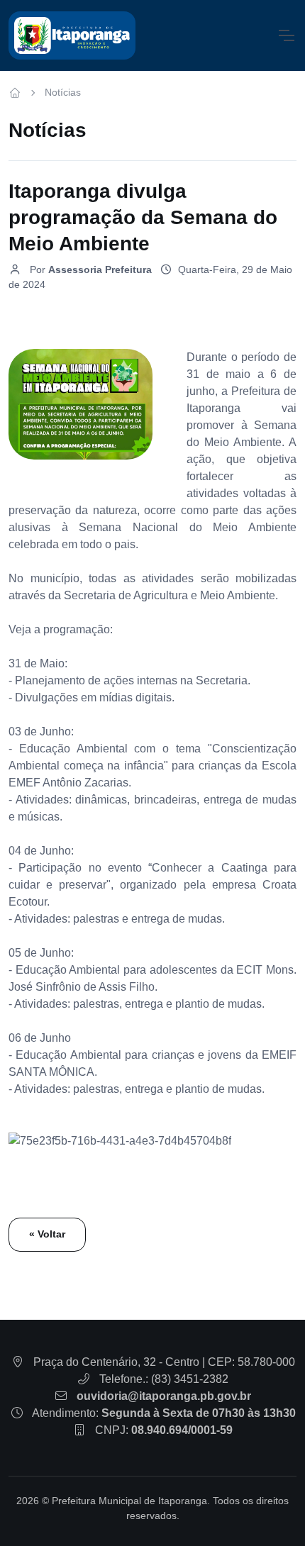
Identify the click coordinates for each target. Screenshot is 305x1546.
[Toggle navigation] (285, 35)
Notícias (63, 92)
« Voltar (47, 1234)
